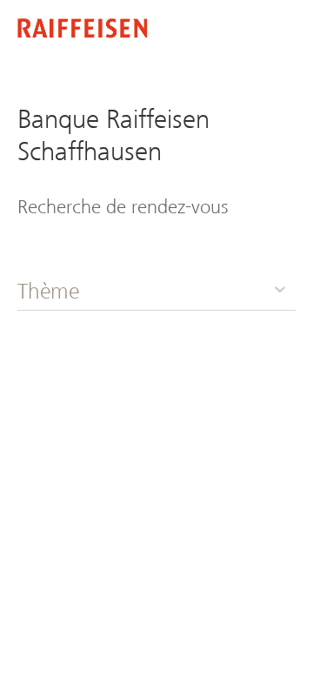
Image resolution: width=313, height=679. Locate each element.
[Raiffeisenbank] (82, 30)
